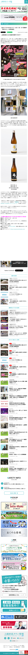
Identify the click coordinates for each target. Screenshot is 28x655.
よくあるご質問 (21, 645)
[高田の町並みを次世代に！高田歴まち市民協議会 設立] (4, 447)
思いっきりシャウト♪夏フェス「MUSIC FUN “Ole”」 (18, 411)
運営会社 (11, 646)
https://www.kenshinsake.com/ (17, 229)
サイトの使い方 (14, 645)
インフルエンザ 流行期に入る (15, 360)
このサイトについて (6, 645)
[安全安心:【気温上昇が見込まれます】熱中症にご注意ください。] (4, 433)
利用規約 (23, 646)
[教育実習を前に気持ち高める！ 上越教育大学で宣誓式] (4, 425)
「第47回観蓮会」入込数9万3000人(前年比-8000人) (17, 374)
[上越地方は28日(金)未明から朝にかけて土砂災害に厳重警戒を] (4, 345)
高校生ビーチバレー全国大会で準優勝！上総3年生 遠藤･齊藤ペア (18, 389)
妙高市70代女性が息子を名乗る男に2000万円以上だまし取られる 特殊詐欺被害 (17, 403)
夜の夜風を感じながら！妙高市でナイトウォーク (18, 462)
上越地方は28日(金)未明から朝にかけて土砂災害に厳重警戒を (18, 345)
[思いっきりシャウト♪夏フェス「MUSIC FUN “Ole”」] (4, 411)
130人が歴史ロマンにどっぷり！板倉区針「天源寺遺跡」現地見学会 (18, 440)
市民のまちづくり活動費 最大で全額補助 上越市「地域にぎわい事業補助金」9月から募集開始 (18, 396)
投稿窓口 (14, 638)
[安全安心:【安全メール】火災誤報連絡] (4, 454)
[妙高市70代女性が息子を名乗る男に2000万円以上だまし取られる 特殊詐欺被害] (4, 404)
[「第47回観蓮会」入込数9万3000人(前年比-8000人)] (4, 375)
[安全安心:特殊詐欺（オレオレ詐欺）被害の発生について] (4, 382)
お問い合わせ (21, 638)
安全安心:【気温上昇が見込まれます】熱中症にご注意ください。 (18, 432)
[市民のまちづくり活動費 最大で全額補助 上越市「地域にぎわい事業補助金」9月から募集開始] (4, 396)
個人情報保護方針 (17, 646)
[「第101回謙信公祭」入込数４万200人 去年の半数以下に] (4, 367)
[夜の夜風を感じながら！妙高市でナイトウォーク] (4, 462)
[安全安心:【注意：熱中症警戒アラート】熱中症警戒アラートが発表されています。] (4, 469)
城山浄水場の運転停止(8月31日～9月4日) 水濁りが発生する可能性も (17, 418)
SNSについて (5, 646)
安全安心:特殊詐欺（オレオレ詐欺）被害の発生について (18, 382)
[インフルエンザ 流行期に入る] (4, 360)
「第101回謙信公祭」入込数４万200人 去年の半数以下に (17, 367)
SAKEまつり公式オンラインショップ (9, 203)
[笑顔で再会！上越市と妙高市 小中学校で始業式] (4, 353)
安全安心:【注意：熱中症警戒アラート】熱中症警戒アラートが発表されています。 (18, 469)
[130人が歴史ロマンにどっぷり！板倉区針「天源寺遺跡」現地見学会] (4, 440)
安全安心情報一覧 (14, 493)
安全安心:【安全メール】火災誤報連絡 (17, 454)
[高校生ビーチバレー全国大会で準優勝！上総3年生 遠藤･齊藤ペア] (4, 389)
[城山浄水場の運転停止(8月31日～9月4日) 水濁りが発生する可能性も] (4, 418)
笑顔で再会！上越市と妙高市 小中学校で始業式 (18, 353)
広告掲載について (15, 640)
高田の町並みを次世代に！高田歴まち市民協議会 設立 (18, 447)
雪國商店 (17, 202)
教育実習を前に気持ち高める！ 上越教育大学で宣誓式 (18, 425)
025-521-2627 (12, 226)
